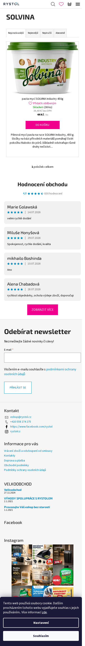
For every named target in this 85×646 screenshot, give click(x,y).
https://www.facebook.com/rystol (31, 427)
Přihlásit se (18, 388)
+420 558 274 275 (20, 422)
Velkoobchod (12, 489)
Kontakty (9, 456)
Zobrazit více (43, 309)
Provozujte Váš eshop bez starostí (27, 506)
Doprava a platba (14, 461)
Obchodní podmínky (16, 465)
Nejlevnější (33, 33)
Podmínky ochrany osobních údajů (25, 470)
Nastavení (41, 623)
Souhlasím (41, 636)
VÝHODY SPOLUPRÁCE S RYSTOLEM (28, 498)
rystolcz (15, 431)
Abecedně (60, 33)
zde (44, 612)
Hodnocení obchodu (42, 184)
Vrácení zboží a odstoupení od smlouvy (28, 451)
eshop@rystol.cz (20, 417)
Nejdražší (47, 33)
